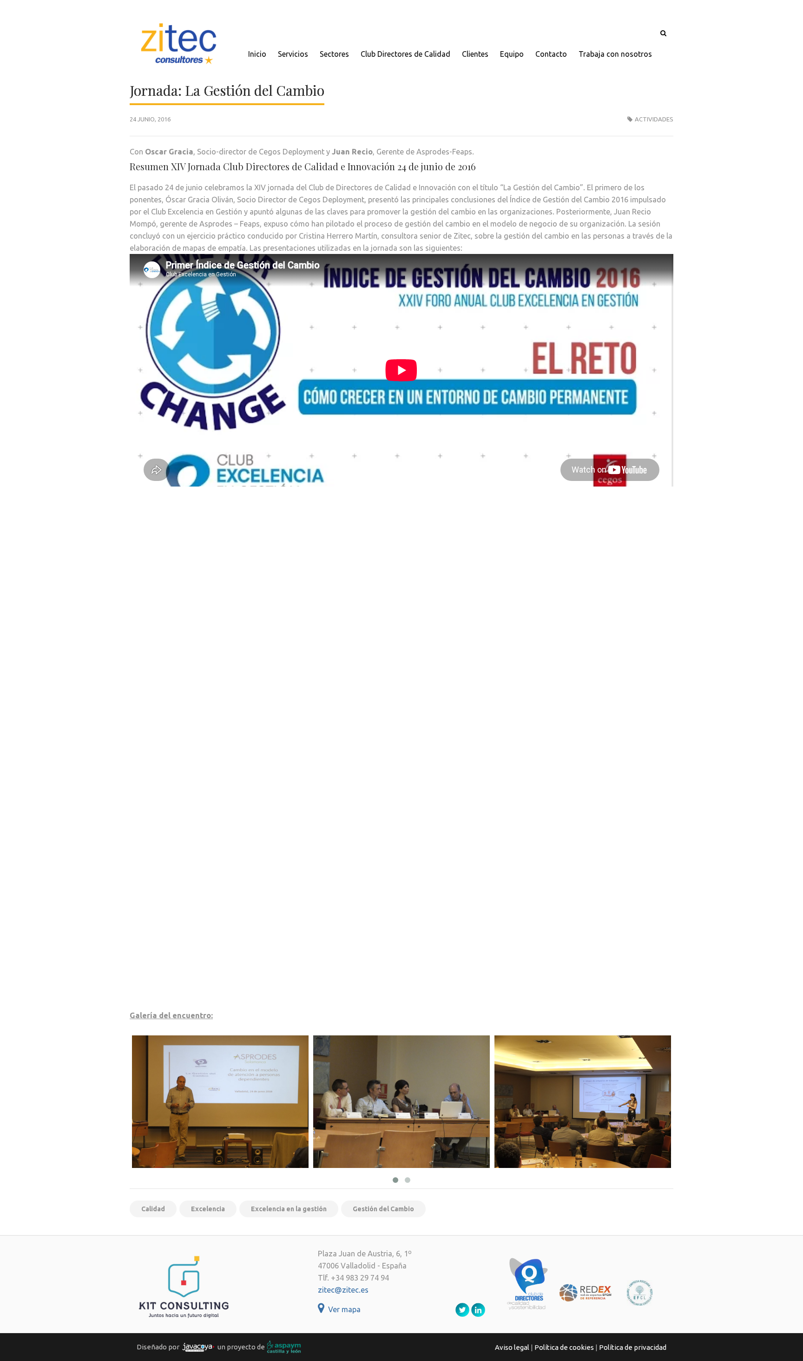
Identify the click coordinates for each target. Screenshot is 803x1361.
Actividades (654, 119)
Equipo (512, 54)
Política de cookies (564, 1347)
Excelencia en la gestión (289, 1209)
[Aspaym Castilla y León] (284, 1347)
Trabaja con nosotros (615, 54)
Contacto (551, 54)
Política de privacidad (632, 1347)
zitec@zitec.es (343, 1290)
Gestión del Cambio (383, 1209)
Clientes (475, 54)
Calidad (153, 1209)
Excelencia (208, 1209)
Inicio (257, 54)
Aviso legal (512, 1347)
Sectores (334, 54)
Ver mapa (342, 1309)
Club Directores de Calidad (405, 54)
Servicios (293, 54)
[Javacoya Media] (198, 1347)
